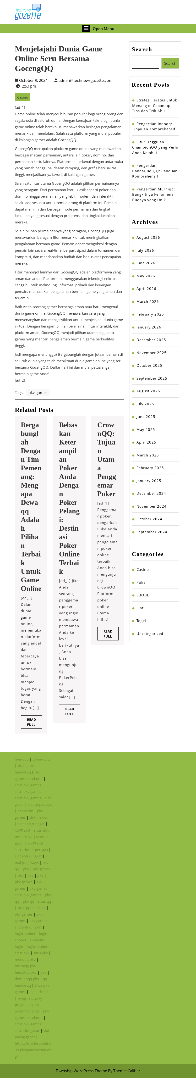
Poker (141, 582)
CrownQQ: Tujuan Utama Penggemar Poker (106, 459)
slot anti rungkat (31, 823)
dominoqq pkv (27, 978)
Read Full (34, 723)
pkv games (38, 392)
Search (142, 49)
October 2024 (149, 519)
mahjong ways (27, 862)
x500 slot (22, 830)
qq (45, 978)
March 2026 (147, 301)
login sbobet (25, 933)
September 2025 (151, 378)
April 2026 (146, 288)
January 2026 (148, 327)
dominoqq (41, 759)
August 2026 (148, 237)
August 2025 (148, 391)
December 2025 (151, 339)
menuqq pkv (25, 959)
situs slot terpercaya (31, 849)
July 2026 (145, 250)
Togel (141, 620)
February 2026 (150, 314)
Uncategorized (149, 633)
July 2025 (145, 403)
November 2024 (151, 506)
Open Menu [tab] (103, 28)
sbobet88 (25, 810)
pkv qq (28, 901)
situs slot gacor (27, 1030)
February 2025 (150, 467)
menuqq (22, 759)
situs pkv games (28, 785)
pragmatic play (30, 998)
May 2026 (145, 275)
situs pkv (22, 952)
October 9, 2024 (33, 80)
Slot (140, 608)
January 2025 (148, 480)
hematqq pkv (26, 972)
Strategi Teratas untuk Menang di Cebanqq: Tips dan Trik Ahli (154, 105)
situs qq (44, 901)
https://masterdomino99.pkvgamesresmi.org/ (33, 1050)
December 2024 (151, 493)
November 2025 (151, 352)
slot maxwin (39, 817)
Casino (22, 97)
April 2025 (146, 442)
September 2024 (151, 531)
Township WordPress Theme (81, 1070)
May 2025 (145, 429)
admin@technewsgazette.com (86, 80)
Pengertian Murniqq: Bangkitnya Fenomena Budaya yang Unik (153, 194)
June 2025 (145, 416)
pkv (26, 869)
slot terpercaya (40, 804)
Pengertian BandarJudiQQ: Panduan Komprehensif (155, 170)
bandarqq (23, 985)
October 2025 (149, 365)
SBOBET (143, 595)
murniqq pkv (25, 965)
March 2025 (147, 455)
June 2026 (145, 263)
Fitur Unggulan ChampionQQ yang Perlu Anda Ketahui (155, 147)
